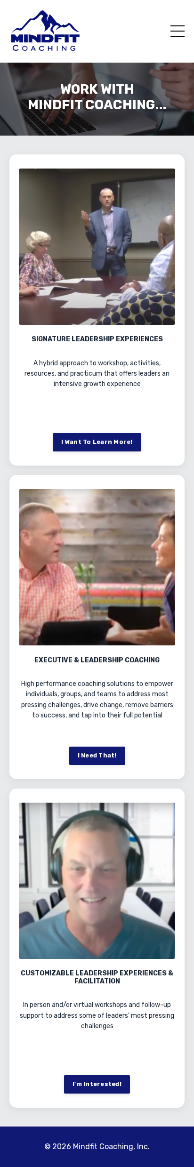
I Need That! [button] (97, 755)
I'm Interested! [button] (97, 1083)
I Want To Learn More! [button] (96, 441)
